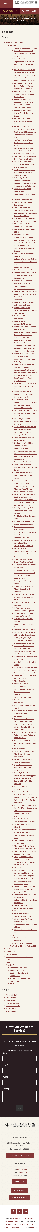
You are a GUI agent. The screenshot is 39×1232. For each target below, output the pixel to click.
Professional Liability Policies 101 (23, 946)
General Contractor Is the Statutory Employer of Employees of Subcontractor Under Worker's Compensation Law (25, 532)
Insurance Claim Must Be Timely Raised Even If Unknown (23, 589)
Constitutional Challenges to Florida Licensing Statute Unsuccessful (25, 275)
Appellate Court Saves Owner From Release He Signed (23, 113)
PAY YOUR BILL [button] (19, 1191)
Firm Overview (12, 954)
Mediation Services (17, 984)
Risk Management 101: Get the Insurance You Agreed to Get (25, 743)
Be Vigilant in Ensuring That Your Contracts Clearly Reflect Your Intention (24, 172)
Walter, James (11, 1011)
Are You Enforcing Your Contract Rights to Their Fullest (23, 142)
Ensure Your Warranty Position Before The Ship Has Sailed (25, 467)
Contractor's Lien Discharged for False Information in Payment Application (25, 334)
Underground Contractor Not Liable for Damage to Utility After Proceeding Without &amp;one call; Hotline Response (24, 878)
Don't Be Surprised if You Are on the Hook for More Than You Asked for (25, 413)
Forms (12, 935)
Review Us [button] (19, 1181)
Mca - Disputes (20, 681)
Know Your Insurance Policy (24, 629)
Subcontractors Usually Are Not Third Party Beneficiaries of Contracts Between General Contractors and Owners (25, 810)
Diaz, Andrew (11, 998)
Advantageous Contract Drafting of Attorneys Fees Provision (24, 53)
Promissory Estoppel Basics (25, 732)
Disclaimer (9, 1224)
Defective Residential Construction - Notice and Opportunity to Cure (24, 394)
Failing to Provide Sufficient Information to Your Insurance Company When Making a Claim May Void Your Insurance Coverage (24, 486)
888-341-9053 (30, 11)
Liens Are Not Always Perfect (25, 667)
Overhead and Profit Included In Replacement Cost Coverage (25, 713)
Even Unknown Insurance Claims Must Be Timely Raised (23, 475)
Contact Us (10, 951)
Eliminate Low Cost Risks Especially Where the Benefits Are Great (23, 445)
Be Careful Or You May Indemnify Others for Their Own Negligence (24, 164)
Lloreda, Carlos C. (13, 1006)
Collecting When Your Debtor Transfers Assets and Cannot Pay (25, 261)
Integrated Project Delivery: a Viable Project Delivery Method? (25, 597)
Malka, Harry (11, 1008)
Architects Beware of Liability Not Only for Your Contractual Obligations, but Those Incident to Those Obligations (25, 131)
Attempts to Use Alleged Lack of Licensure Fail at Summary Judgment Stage (24, 150)
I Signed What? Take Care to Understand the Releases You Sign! (25, 553)
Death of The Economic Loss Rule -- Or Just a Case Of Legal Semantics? (25, 386)
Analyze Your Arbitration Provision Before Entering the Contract (24, 94)
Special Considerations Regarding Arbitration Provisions (23, 767)
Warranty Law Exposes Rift (24, 911)
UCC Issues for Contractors (25, 870)
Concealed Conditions (22, 267)
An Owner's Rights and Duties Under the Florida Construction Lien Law (23, 86)
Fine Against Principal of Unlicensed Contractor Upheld (23, 510)
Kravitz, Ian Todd (12, 1003)
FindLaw (33, 1227)
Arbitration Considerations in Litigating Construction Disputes (25, 121)
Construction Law (17, 970)
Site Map (17, 1224)
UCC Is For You (19, 867)
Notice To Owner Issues (23, 697)
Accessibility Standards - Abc (25, 48)
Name (4, 1053)
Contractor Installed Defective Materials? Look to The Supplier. (25, 310)
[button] (6, 4)
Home (8, 962)
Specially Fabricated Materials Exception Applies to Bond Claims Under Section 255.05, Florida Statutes (25, 778)
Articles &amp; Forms (14, 43)
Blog (8, 949)
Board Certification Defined (24, 199)
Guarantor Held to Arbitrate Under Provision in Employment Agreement (25, 543)
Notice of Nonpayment (23, 943)
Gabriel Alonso (11, 1000)
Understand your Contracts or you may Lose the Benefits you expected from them (25, 889)
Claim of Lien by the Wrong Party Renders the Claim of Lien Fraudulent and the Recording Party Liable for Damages (24, 245)
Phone (5, 1077)
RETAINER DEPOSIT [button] (19, 1198)
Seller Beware (19, 748)
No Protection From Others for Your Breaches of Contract (25, 691)
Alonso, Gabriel (12, 995)
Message (6, 1089)
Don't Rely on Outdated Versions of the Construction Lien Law (25, 421)
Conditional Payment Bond (24, 270)
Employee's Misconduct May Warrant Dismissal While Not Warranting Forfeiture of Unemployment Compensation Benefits (25, 456)
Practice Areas (11, 965)
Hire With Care (20, 548)
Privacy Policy (27, 1224)
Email (5, 1065)
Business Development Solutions (15, 1227)
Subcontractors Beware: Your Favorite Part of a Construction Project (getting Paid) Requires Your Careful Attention (25, 797)
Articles (13, 45)
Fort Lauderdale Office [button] (19, 1155)
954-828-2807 (11, 11)
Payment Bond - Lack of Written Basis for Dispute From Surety (24, 727)
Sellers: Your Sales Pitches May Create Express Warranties (24, 754)
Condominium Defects (18, 968)
